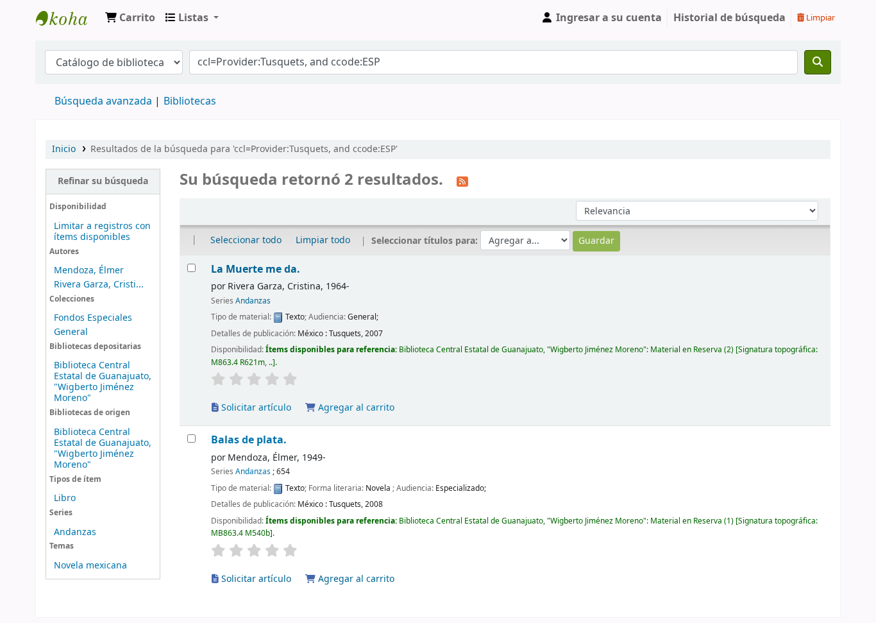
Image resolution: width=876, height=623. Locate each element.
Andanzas (75, 532)
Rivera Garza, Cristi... (99, 284)
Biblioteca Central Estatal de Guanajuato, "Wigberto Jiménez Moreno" (102, 382)
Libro (65, 498)
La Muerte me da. (255, 269)
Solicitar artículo (255, 407)
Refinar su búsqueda (103, 181)
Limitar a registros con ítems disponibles (102, 231)
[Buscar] (817, 62)
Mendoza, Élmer (89, 270)
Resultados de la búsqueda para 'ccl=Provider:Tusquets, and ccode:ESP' (244, 149)
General (71, 332)
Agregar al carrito (355, 407)
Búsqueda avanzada (103, 101)
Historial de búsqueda (729, 18)
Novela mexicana (90, 565)
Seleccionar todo (246, 240)
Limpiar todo (323, 240)
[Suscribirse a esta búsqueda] (462, 181)
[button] (130, 18)
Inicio (64, 149)
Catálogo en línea (68, 18)
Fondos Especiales (93, 318)
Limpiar (819, 18)
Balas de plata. (249, 440)
